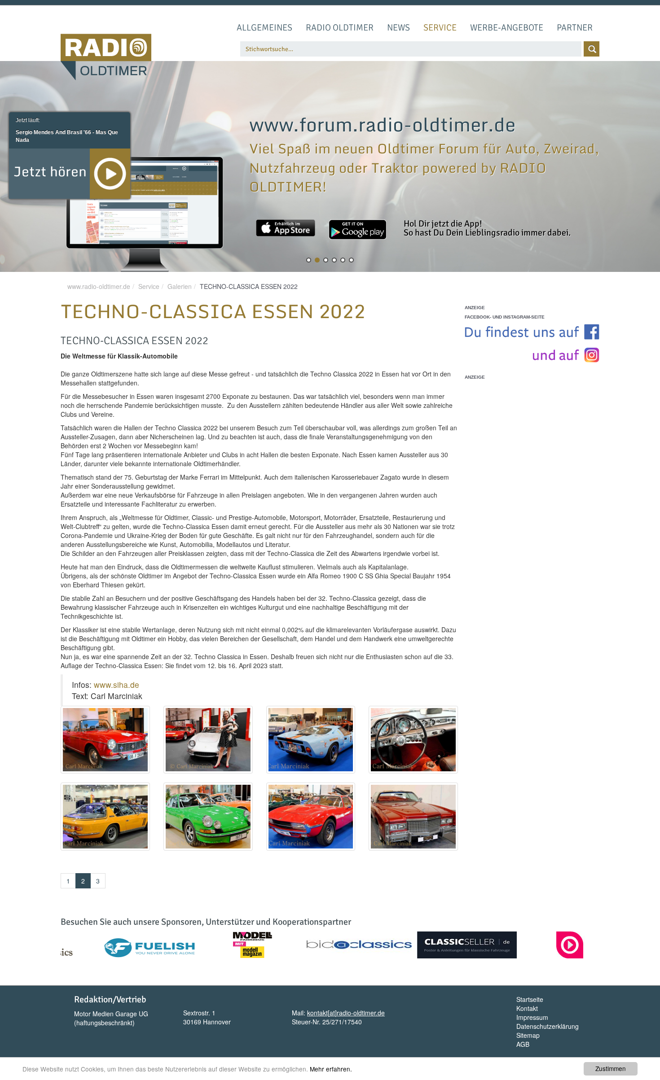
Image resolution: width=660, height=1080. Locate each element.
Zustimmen (610, 1068)
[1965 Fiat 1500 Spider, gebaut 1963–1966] (105, 740)
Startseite (529, 999)
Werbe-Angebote (506, 27)
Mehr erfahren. (331, 1068)
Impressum (532, 1017)
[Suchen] (591, 49)
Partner (575, 27)
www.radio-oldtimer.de (98, 286)
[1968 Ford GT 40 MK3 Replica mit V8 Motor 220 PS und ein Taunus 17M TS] (311, 740)
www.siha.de (119, 684)
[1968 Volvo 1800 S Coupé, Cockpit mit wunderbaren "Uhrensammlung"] (413, 740)
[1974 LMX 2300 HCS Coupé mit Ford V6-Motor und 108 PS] (311, 817)
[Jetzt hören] (110, 172)
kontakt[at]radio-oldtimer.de (346, 1012)
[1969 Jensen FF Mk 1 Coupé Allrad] (105, 817)
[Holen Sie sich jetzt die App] (285, 227)
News (398, 27)
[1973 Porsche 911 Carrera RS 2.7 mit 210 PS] (208, 817)
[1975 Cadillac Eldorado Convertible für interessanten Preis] (413, 817)
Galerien (179, 286)
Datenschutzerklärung (547, 1026)
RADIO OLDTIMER (340, 27)
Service (440, 27)
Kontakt (527, 1008)
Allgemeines (264, 27)
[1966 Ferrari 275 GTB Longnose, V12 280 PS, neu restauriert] (208, 740)
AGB (522, 1044)
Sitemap (528, 1035)
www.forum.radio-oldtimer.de (382, 124)
